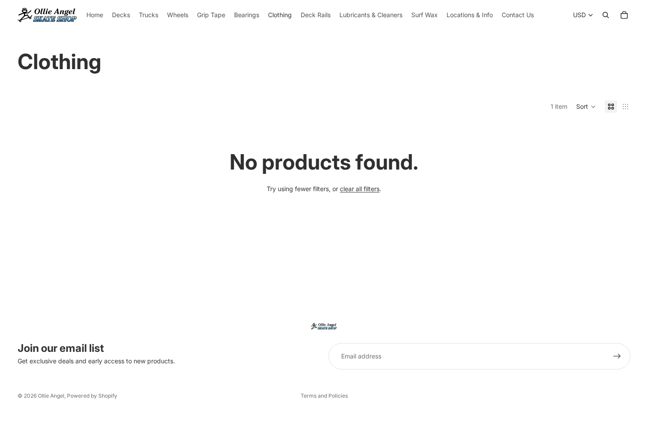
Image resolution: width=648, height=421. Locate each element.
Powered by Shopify (92, 395)
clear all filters (360, 188)
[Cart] (624, 15)
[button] (586, 106)
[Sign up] (617, 356)
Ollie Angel (51, 395)
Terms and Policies (324, 395)
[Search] (605, 15)
